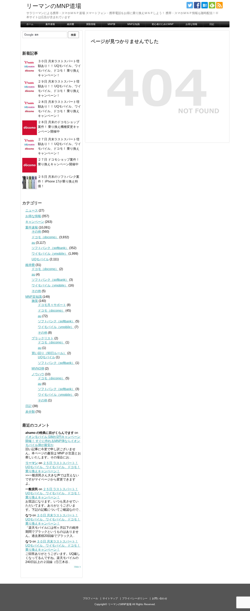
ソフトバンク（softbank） (50, 248)
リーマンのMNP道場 (53, 6)
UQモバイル (40, 259)
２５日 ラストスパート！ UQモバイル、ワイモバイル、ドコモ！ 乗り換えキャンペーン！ (52, 467)
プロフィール (90, 598)
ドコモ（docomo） (45, 237)
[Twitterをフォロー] (190, 5)
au (33, 242)
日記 (211, 24)
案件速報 (50, 24)
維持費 (70, 24)
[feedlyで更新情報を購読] (212, 5)
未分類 (30, 411)
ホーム (29, 24)
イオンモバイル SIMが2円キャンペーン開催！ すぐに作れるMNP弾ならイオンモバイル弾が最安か (52, 441)
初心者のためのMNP (162, 24)
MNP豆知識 (133, 24)
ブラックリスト (43, 338)
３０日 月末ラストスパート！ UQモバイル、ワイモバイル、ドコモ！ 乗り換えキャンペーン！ (52, 519)
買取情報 (91, 24)
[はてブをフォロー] (204, 5)
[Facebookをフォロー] (197, 5)
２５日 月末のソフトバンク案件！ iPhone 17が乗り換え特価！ (58, 181)
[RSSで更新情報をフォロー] (219, 5)
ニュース (31, 210)
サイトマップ (110, 598)
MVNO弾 (38, 368)
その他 (36, 231)
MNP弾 (111, 24)
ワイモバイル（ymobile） (50, 253)
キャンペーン (34, 221)
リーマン (31, 463)
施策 (35, 300)
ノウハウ (38, 374)
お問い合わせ (159, 598)
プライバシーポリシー (134, 598)
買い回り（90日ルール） (49, 353)
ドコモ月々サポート (52, 305)
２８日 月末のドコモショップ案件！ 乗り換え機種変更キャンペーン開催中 (58, 126)
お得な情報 (191, 24)
